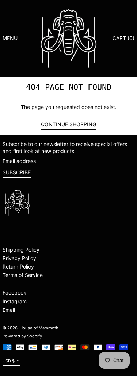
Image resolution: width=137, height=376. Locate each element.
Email (9, 310)
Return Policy (18, 266)
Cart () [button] (123, 38)
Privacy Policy (19, 258)
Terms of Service (23, 275)
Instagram (15, 301)
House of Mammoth (39, 328)
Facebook (14, 292)
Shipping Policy (21, 250)
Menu (10, 38)
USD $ (9, 361)
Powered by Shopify (22, 336)
